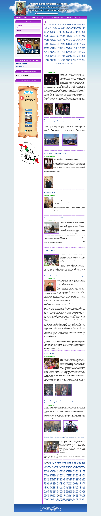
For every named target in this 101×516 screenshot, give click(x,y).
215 (45, 35)
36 (46, 26)
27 (77, 24)
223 (59, 35)
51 (65, 26)
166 (80, 31)
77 (57, 27)
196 (52, 34)
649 (80, 59)
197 (54, 34)
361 (59, 43)
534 (80, 52)
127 (52, 30)
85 (67, 27)
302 (77, 39)
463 (77, 48)
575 (71, 55)
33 (84, 24)
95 (79, 27)
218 (50, 35)
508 (75, 51)
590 (57, 56)
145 (84, 30)
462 (75, 48)
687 (66, 62)
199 (57, 34)
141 (77, 30)
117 (75, 28)
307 (45, 40)
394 (77, 44)
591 (59, 56)
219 (52, 35)
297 (68, 39)
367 (70, 43)
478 (63, 50)
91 (74, 27)
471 (50, 50)
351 (82, 42)
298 (70, 39)
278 (75, 38)
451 (55, 48)
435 (68, 47)
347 (75, 42)
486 (77, 50)
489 (82, 50)
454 (61, 48)
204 (66, 34)
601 (77, 56)
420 (82, 46)
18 (65, 24)
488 (80, 50)
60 (77, 26)
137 (70, 30)
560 (45, 55)
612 (55, 58)
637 (59, 59)
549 (66, 54)
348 (77, 42)
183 (70, 32)
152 (55, 31)
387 (64, 44)
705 (69, 63)
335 (54, 42)
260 (84, 36)
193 (47, 34)
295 (64, 39)
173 (52, 32)
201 (61, 34)
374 (82, 43)
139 (73, 30)
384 (59, 44)
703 (65, 63)
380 (52, 44)
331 (47, 42)
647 (77, 59)
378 (48, 44)
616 (63, 58)
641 (66, 59)
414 (71, 46)
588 (54, 56)
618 (66, 58)
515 (47, 52)
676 (47, 62)
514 (45, 52)
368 (71, 43)
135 (66, 30)
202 (63, 34)
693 (77, 62)
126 (50, 30)
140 (75, 30)
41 (53, 26)
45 (58, 26)
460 (71, 48)
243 (54, 36)
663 (64, 60)
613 (57, 58)
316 (61, 40)
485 (75, 50)
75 (54, 27)
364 (64, 43)
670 (77, 60)
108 (59, 28)
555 (77, 54)
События (19, 28)
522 (59, 52)
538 (47, 54)
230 (71, 35)
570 (63, 55)
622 (73, 58)
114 (70, 28)
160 (70, 31)
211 (78, 34)
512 (82, 51)
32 (83, 24)
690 (71, 62)
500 (61, 51)
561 (47, 55)
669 (75, 60)
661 (61, 60)
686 (64, 62)
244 (55, 36)
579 (79, 55)
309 (48, 40)
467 (84, 48)
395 (79, 44)
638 (61, 59)
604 (82, 56)
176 (57, 32)
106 (56, 28)
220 (54, 35)
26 (75, 24)
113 (68, 28)
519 (54, 52)
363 (63, 43)
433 (64, 47)
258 (80, 36)
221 (55, 35)
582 (84, 55)
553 (73, 54)
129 (55, 30)
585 (48, 56)
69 (46, 27)
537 (45, 54)
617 (64, 58)
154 (59, 31)
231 (73, 35)
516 (48, 52)
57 (73, 26)
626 (80, 58)
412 (68, 46)
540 (50, 54)
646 (75, 59)
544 (57, 54)
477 (61, 50)
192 (45, 34)
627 (82, 58)
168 (84, 31)
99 (84, 27)
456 (64, 48)
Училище (69, 17)
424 (48, 47)
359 (55, 43)
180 (64, 32)
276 (71, 38)
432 (63, 47)
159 (68, 31)
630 (47, 59)
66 (84, 26)
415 (73, 46)
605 (84, 56)
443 (82, 47)
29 (79, 24)
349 (79, 42)
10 (55, 24)
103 (51, 28)
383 (57, 44)
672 (80, 60)
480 (66, 50)
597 (70, 56)
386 (63, 44)
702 (63, 63)
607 (47, 58)
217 (48, 35)
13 (59, 24)
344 (70, 42)
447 (48, 48)
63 (80, 26)
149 (50, 31)
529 (71, 52)
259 (82, 36)
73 (51, 27)
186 (75, 32)
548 (64, 54)
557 (80, 54)
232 (75, 35)
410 (64, 46)
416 (75, 46)
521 (57, 52)
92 (75, 27)
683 (59, 62)
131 (59, 30)
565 (54, 55)
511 (80, 51)
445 (45, 48)
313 (55, 40)
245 (57, 36)
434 (66, 47)
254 (73, 36)
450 (54, 48)
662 (63, 60)
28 (78, 24)
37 (48, 26)
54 (69, 26)
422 (45, 47)
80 (60, 27)
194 (48, 34)
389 (68, 44)
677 (48, 62)
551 (70, 54)
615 (61, 58)
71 (49, 27)
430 (59, 47)
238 (45, 36)
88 (70, 27)
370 (75, 43)
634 (54, 59)
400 (47, 46)
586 (50, 56)
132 (61, 30)
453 (59, 48)
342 (66, 42)
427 (54, 47)
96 (80, 27)
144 (82, 30)
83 (64, 27)
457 (66, 48)
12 (58, 24)
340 (63, 42)
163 (75, 31)
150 (52, 31)
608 (48, 58)
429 (57, 47)
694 (79, 62)
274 (68, 38)
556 (79, 54)
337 (57, 42)
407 (59, 46)
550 (68, 54)
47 (60, 26)
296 (66, 39)
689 (70, 62)
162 (73, 31)
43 (55, 26)
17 (64, 24)
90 (73, 27)
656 (52, 60)
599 (73, 56)
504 (68, 51)
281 (80, 38)
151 (54, 31)
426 (52, 47)
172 (50, 32)
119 (78, 28)
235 (80, 35)
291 (57, 39)
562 (48, 55)
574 (70, 55)
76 (55, 27)
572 (66, 55)
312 (54, 40)
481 (68, 50)
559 (84, 54)
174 (54, 32)
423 (47, 47)
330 (45, 42)
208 (73, 34)
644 (71, 59)
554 (75, 54)
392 (73, 44)
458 (68, 48)
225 (63, 35)
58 (74, 26)
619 (68, 58)
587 (52, 56)
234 (79, 35)
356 (50, 43)
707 (72, 63)
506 (71, 51)
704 (67, 63)
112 (66, 28)
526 (66, 52)
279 (77, 38)
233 (77, 35)
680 (54, 62)
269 (59, 38)
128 (54, 30)
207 (71, 34)
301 (75, 39)
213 (82, 34)
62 (79, 26)
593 (63, 56)
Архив (19, 30)
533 (79, 52)
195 (50, 34)
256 (77, 36)
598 (71, 56)
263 (48, 38)
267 (55, 38)
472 (52, 50)
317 (63, 40)
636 (57, 59)
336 (55, 42)
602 (79, 56)
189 (80, 32)
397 (82, 44)
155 (61, 31)
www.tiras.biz (53, 509)
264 (50, 38)
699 (58, 63)
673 (82, 60)
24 (73, 24)
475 (57, 50)
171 (48, 32)
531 (75, 52)
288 (52, 39)
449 (52, 48)
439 (75, 47)
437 (71, 47)
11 (57, 24)
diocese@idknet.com (49, 508)
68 (45, 27)
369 (73, 43)
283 (84, 38)
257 (79, 36)
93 (77, 27)
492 (47, 51)
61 (78, 26)
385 (61, 44)
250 (66, 36)
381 (54, 44)
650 (82, 59)
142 (79, 30)
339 (61, 42)
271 (63, 38)
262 (47, 38)
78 (58, 27)
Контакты (77, 17)
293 (61, 39)
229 (70, 35)
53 (68, 26)
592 (61, 56)
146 (45, 31)
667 (71, 60)
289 (54, 39)
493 (48, 51)
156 (63, 31)
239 (47, 36)
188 (79, 32)
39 (50, 26)
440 (77, 47)
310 (50, 40)
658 (55, 60)
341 (64, 42)
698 (56, 63)
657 (54, 60)
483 (71, 50)
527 (68, 52)
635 (55, 59)
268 (57, 38)
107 (58, 28)
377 (47, 44)
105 (54, 28)
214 (84, 34)
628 (84, 58)
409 (63, 46)
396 (80, 44)
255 (75, 36)
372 (79, 43)
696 (82, 62)
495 (52, 51)
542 (54, 54)
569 (61, 55)
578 (77, 55)
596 (68, 56)
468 (45, 50)
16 (63, 24)
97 (82, 27)
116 (73, 28)
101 (47, 28)
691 (73, 62)
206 (70, 34)
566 (55, 55)
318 (64, 40)
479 (64, 50)
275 (70, 38)
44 (57, 26)
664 (66, 60)
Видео (63, 17)
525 (64, 52)
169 (45, 32)
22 (70, 24)
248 (63, 36)
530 (73, 52)
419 (80, 46)
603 (80, 56)
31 (82, 24)
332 (48, 42)
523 (61, 52)
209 (75, 34)
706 (71, 63)
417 (77, 46)
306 (84, 39)
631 (48, 59)
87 (69, 27)
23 (72, 24)
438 (73, 47)
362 (61, 43)
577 (75, 55)
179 (63, 32)
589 (55, 56)
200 (59, 34)
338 (59, 42)
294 (63, 39)
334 (52, 42)
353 (45, 43)
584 (47, 56)
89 (72, 27)
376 (45, 44)
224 (61, 35)
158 (66, 31)
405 (55, 46)
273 (66, 38)
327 (80, 40)
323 (73, 40)
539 (48, 54)
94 (78, 27)
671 (79, 60)
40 (51, 26)
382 (55, 44)
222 (57, 35)
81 (62, 27)
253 (71, 36)
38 (49, 26)
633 (52, 59)
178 (61, 32)
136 (68, 30)
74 (53, 27)
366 (68, 43)
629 (45, 59)
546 (61, 54)
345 (71, 42)
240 (48, 36)
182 (68, 32)
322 (71, 40)
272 (64, 38)
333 (50, 42)
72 (50, 27)
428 (55, 47)
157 (64, 31)
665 (68, 60)
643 (70, 59)
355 (48, 43)
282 (82, 38)
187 (77, 32)
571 (64, 55)
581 (82, 55)
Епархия (47, 17)
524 (63, 52)
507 (73, 51)
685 (63, 62)
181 (66, 32)
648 (79, 59)
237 (84, 35)
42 (54, 26)
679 (52, 62)
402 (50, 46)
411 (66, 46)
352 (84, 42)
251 (68, 36)
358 (54, 43)
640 (64, 59)
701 (62, 63)
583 (45, 56)
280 (79, 38)
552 (71, 54)
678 (50, 62)
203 (64, 34)
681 (55, 62)
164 (77, 31)
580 (80, 55)
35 (45, 26)
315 (59, 40)
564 (52, 55)
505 (70, 51)
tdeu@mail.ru (57, 508)
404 (54, 46)
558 (82, 54)
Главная (18, 17)
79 (59, 27)
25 (74, 24)
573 (68, 55)
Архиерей (40, 17)
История (32, 17)
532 (77, 52)
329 (84, 40)
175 (55, 32)
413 (70, 46)
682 (57, 62)
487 (79, 50)
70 (48, 27)
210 (77, 34)
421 (84, 46)
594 (64, 56)
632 (50, 59)
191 (84, 32)
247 (61, 36)
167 (82, 31)
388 (66, 44)
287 (50, 39)
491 (45, 51)
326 (78, 40)
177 (59, 32)
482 (70, 50)
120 (80, 28)
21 (69, 24)
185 (73, 32)
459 (70, 48)
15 (62, 24)
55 (70, 26)
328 (82, 40)
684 (61, 62)
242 (52, 36)
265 (52, 38)
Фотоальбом (55, 17)
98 (83, 27)
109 (61, 28)
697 (84, 62)
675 (45, 62)
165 (79, 31)
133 (63, 30)
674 (84, 60)
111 (65, 28)
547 (63, 54)
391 (71, 44)
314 (57, 40)
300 (73, 39)
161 (71, 31)
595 (66, 56)
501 (63, 51)
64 (82, 26)
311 (52, 40)
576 (73, 55)
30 (80, 24)
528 (70, 52)
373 (80, 43)
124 (47, 30)
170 (47, 32)
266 (54, 38)
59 (75, 26)
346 (73, 42)
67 (44, 27)
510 (79, 51)
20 (68, 24)
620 (70, 58)
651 (84, 59)
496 (54, 51)
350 (80, 42)
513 (84, 51)
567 (57, 55)
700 (60, 63)
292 (59, 39)
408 (61, 46)
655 (50, 60)
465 (80, 48)
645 (73, 59)
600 (75, 56)
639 (63, 59)
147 (47, 31)
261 (45, 38)
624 (77, 58)
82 (63, 27)
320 (68, 40)
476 (59, 50)
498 (57, 51)
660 (59, 60)
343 (68, 42)
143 (80, 30)
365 (66, 43)
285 (47, 39)
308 (47, 40)
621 (71, 58)
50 (64, 26)
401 (48, 46)
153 (57, 31)
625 (78, 58)
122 (83, 28)
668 (73, 60)
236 (82, 35)
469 (47, 50)
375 (84, 43)
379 (50, 44)
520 (55, 52)
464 (79, 48)
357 (52, 43)
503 (66, 51)
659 (57, 60)
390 (70, 44)
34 (44, 26)
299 (71, 39)
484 (73, 50)
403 (52, 46)
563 (50, 55)
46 (59, 26)
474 (55, 50)
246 (59, 36)
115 (71, 28)
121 (82, 28)
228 (68, 35)
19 (67, 24)
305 (82, 39)
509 (77, 51)
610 (52, 58)
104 (52, 28)
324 (75, 40)
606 (45, 58)
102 (49, 28)
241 (50, 36)
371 (77, 43)
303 (79, 39)
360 (57, 43)
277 (73, 38)
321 (70, 40)
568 (59, 55)
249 (64, 36)
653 (47, 60)
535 (82, 52)
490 (84, 50)
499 (59, 51)
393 (75, 44)
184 (71, 32)
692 (75, 62)
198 (55, 34)
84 (65, 27)
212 (80, 34)
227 (66, 35)
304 (80, 39)
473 (54, 50)
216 (47, 35)
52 (67, 26)
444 (84, 47)
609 (50, 58)
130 (57, 30)
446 (47, 48)
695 (80, 62)
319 (66, 40)
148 (48, 31)
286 (48, 39)
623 (75, 58)
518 (52, 52)
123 (45, 30)
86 (68, 27)
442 (80, 47)
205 (68, 34)
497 (55, 51)
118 (76, 28)
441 (79, 47)
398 (84, 44)
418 (78, 46)
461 (73, 48)
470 (48, 50)
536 (84, 52)
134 (64, 30)
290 (55, 39)
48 (62, 26)
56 (72, 26)
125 (48, 30)
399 (45, 46)
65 (83, 26)
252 (70, 36)
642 (68, 59)
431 (61, 47)
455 (63, 48)
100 (45, 28)
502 (64, 51)
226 (64, 35)
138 (71, 30)
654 (48, 60)
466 (82, 48)
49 (63, 26)
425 (50, 47)
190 (82, 32)
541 (52, 54)
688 (68, 62)
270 (61, 38)
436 (70, 47)
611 (54, 58)
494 (50, 51)
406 (57, 46)
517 (50, 52)
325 (77, 40)
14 (60, 24)
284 (45, 39)
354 (47, 43)
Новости (25, 17)
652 (45, 60)
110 (63, 28)
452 (57, 48)
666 (70, 60)
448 (50, 48)
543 (55, 54)
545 (59, 54)
